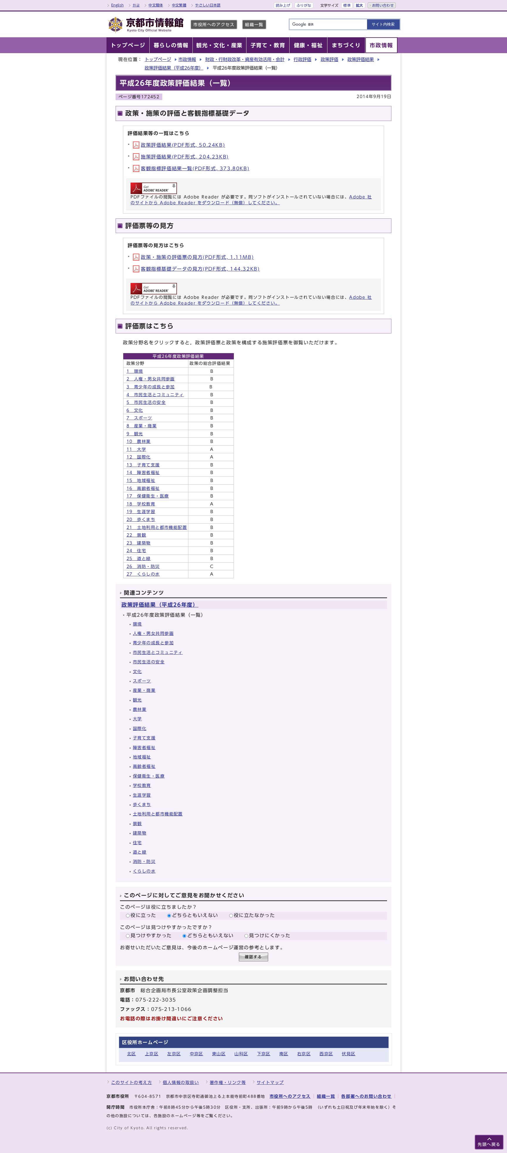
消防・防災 (144, 861)
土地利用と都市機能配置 (158, 814)
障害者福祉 (144, 747)
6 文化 (134, 410)
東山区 (219, 1053)
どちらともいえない (195, 915)
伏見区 (348, 1053)
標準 (347, 5)
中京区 (196, 1053)
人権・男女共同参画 (153, 633)
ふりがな (304, 5)
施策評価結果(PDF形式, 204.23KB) (185, 156)
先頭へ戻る (489, 1144)
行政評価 (302, 59)
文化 (137, 671)
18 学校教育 (140, 504)
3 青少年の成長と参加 (150, 387)
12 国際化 (138, 457)
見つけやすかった (151, 935)
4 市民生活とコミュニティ (155, 394)
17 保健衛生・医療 (147, 496)
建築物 (139, 833)
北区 (131, 1053)
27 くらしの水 (143, 574)
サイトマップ (270, 1082)
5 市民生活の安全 (146, 402)
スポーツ (142, 681)
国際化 (139, 728)
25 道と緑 (138, 558)
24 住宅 (136, 550)
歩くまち (142, 804)
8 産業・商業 (141, 426)
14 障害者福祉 (143, 472)
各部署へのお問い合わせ (366, 1096)
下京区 (264, 1053)
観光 (137, 700)
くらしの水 (144, 871)
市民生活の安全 (149, 662)
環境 (137, 624)
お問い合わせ (383, 5)
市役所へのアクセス (213, 24)
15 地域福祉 (140, 480)
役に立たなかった (254, 915)
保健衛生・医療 (149, 776)
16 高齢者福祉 (143, 488)
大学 (137, 719)
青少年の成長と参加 (153, 642)
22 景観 (136, 535)
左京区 (174, 1053)
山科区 (241, 1053)
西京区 (326, 1053)
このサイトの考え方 (131, 1082)
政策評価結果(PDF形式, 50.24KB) (183, 145)
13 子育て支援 (143, 465)
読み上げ (283, 5)
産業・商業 (144, 690)
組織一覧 (254, 24)
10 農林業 (138, 441)
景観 (137, 823)
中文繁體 (179, 5)
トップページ (158, 59)
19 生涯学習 (140, 511)
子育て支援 (144, 738)
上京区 (151, 1053)
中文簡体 (155, 5)
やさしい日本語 (208, 5)
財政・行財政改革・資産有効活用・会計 (245, 59)
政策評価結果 (360, 59)
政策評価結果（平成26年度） (174, 68)
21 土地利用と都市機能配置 (156, 527)
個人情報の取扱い (181, 1082)
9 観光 (134, 433)
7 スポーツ (139, 418)
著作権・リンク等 (228, 1082)
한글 (136, 5)
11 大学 (136, 449)
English (117, 5)
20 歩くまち (140, 519)
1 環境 (134, 371)
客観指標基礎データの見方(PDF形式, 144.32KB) (200, 269)
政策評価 (329, 59)
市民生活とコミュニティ (158, 652)
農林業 (139, 709)
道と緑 (139, 852)
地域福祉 (142, 757)
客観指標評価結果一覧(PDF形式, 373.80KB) (195, 168)
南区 (283, 1053)
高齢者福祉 (144, 766)
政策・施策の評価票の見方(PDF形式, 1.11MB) (197, 257)
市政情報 (187, 59)
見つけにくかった (269, 935)
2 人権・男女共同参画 (150, 379)
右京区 (304, 1053)
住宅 (137, 842)
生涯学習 (142, 795)
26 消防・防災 (143, 566)
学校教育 (142, 785)
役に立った (143, 915)
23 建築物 (138, 543)
